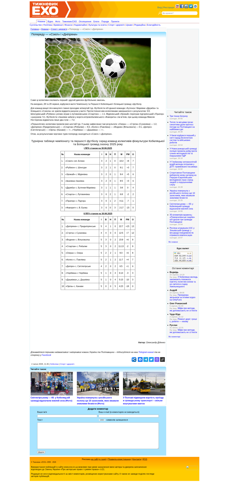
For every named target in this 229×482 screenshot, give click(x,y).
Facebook (46, 355)
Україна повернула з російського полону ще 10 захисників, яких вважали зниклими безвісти (182, 194)
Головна (35, 29)
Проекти (115, 21)
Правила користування (119, 459)
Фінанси (68, 25)
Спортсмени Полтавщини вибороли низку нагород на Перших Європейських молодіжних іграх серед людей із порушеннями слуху (183, 179)
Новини (41, 21)
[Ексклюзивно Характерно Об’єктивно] (45, 9)
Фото (57, 21)
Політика (47, 25)
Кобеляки (54, 364)
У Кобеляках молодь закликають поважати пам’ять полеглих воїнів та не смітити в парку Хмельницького (184, 282)
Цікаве (129, 25)
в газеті (102, 459)
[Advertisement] (98, 313)
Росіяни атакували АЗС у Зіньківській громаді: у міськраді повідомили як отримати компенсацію (182, 231)
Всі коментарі (174, 337)
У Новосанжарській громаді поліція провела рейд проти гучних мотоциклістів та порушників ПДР (183, 152)
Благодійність (153, 25)
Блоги (96, 21)
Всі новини (173, 242)
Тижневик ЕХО (69, 21)
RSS (145, 459)
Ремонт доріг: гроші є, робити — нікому (183, 320)
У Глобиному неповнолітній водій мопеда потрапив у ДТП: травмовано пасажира (183, 164)
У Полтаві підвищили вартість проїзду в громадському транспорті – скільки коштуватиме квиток (143, 401)
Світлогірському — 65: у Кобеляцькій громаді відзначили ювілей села (181, 206)
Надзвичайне (80, 25)
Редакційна (139, 25)
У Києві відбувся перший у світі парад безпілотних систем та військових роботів (183, 139)
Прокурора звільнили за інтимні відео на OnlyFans (182, 297)
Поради (105, 21)
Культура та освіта (98, 25)
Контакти (136, 459)
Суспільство (36, 25)
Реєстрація (168, 7)
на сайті (95, 459)
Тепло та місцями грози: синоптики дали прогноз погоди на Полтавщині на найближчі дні (182, 125)
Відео (50, 21)
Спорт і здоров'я (116, 25)
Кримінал (58, 25)
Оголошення (85, 21)
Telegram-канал (146, 352)
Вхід (159, 7)
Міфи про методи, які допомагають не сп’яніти (183, 309)
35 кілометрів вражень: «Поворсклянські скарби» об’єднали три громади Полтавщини (182, 218)
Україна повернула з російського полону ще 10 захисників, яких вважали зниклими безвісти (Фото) (98, 401)
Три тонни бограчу (179, 116)
